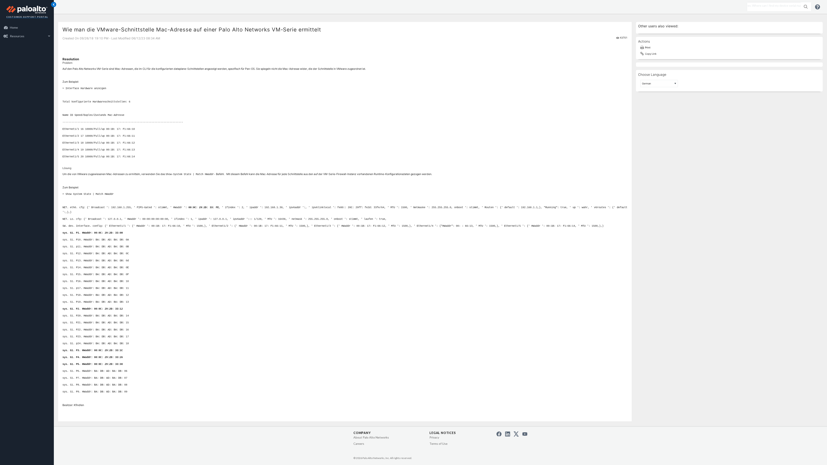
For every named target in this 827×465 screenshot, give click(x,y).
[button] (805, 6)
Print (647, 47)
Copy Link (650, 53)
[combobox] (773, 5)
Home (14, 27)
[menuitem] (27, 27)
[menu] (27, 31)
